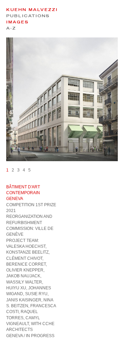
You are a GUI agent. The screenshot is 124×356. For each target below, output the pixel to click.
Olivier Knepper (24, 270)
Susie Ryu (36, 294)
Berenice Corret (26, 264)
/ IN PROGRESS (39, 336)
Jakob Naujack (23, 276)
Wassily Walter (24, 282)
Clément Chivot (24, 258)
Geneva (14, 336)
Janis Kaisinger (23, 300)
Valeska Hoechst (25, 246)
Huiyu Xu (16, 288)
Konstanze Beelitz (27, 252)
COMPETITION (20, 205)
